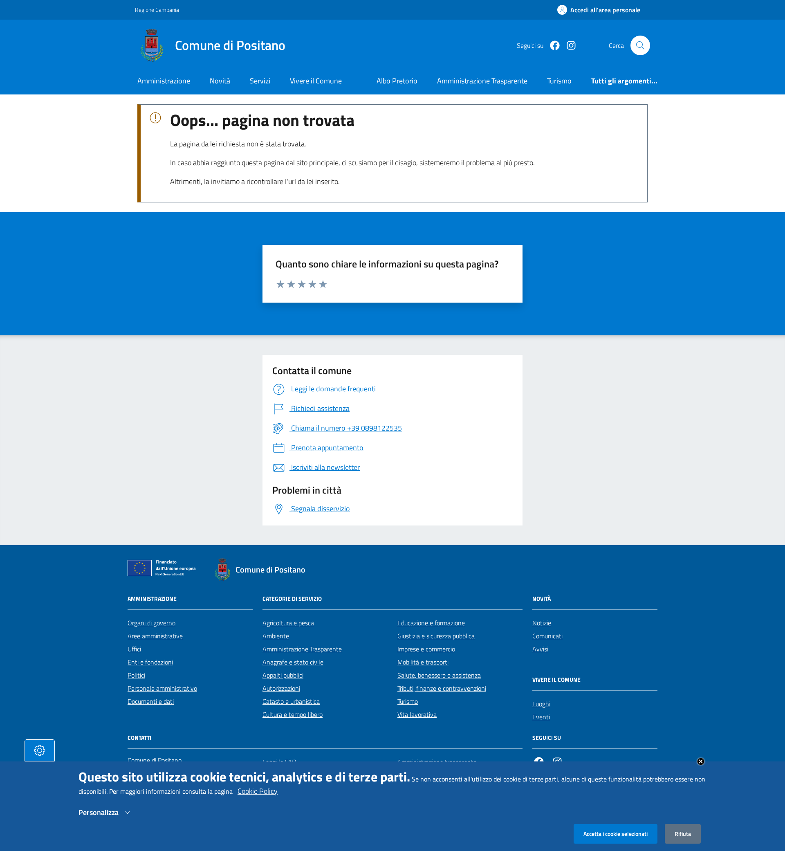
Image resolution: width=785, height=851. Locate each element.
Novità (220, 80)
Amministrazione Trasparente (302, 649)
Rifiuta (683, 833)
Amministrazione (163, 80)
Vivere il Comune (316, 80)
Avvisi (540, 649)
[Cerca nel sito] (640, 45)
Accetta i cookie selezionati (615, 833)
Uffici (134, 649)
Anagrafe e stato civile (292, 662)
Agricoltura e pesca (288, 623)
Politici (136, 675)
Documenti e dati (151, 701)
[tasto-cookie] (40, 750)
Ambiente (275, 636)
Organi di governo (151, 623)
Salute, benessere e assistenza (439, 675)
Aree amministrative (155, 636)
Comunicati (547, 636)
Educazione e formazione (431, 623)
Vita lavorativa (417, 714)
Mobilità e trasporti (423, 662)
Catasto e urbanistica (291, 701)
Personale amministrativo (162, 688)
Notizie (541, 623)
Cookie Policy (258, 791)
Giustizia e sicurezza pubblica (436, 636)
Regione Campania (157, 9)
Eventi (541, 717)
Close (701, 761)
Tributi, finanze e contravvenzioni (441, 688)
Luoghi (541, 704)
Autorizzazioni (281, 688)
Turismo (407, 701)
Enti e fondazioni (150, 662)
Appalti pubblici (282, 675)
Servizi (260, 80)
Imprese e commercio (426, 649)
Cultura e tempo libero (292, 714)
